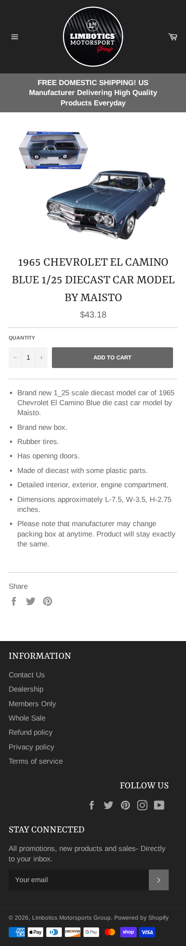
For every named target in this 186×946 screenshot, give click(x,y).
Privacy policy (32, 747)
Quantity (22, 338)
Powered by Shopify (141, 917)
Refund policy (31, 732)
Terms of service (36, 761)
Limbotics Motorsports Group (71, 917)
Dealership (26, 689)
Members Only (32, 704)
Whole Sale (27, 718)
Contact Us (27, 675)
